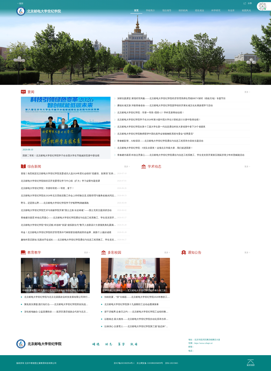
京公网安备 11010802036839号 (150, 363)
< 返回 (20, 3)
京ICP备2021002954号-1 (124, 363)
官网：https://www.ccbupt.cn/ (200, 343)
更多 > (247, 92)
